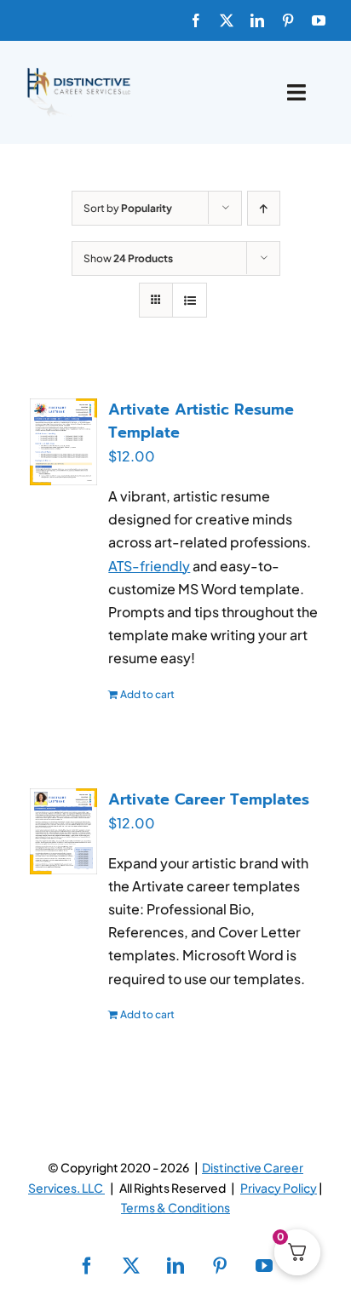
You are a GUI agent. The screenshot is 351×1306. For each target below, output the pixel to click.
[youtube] (318, 20)
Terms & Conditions (175, 1207)
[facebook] (196, 20)
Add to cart (147, 694)
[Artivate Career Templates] (63, 831)
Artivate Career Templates (208, 799)
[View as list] (189, 300)
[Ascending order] (263, 208)
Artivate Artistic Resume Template (201, 421)
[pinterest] (288, 20)
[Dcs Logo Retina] (78, 73)
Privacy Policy (278, 1187)
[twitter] (226, 20)
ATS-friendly (149, 566)
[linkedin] (257, 20)
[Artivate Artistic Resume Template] (63, 441)
